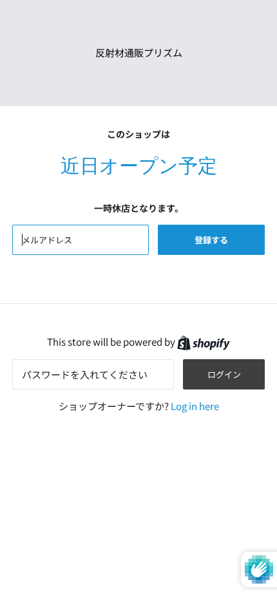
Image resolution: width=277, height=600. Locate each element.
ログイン (224, 374)
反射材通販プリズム (138, 52)
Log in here (195, 406)
